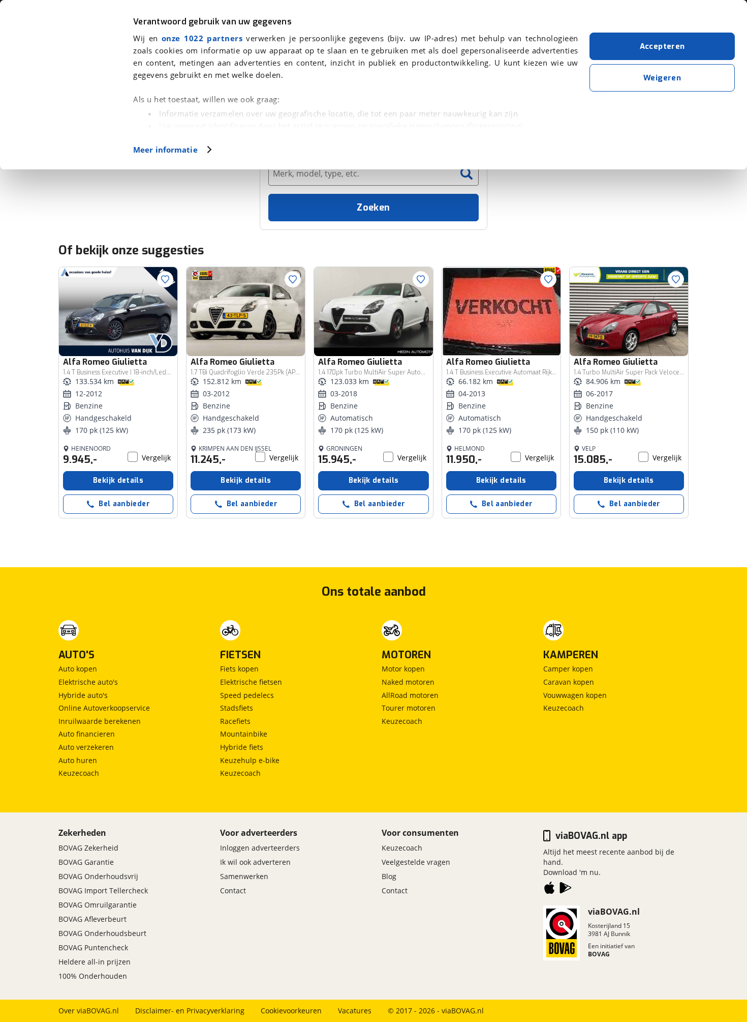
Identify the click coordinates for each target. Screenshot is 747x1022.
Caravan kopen (568, 682)
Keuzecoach (78, 773)
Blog (389, 876)
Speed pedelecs (247, 695)
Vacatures (354, 1010)
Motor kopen (403, 669)
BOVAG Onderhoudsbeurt (102, 933)
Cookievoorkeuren (291, 1010)
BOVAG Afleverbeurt (92, 919)
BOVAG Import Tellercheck (103, 890)
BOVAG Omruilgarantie (97, 905)
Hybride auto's (83, 695)
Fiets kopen (239, 669)
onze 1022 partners (202, 38)
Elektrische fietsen (251, 682)
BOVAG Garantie (86, 862)
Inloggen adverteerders (260, 848)
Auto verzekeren (86, 747)
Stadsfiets (236, 708)
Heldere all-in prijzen (94, 962)
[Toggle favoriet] (165, 279)
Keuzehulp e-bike (249, 760)
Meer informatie (165, 149)
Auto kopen (77, 669)
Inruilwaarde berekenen (99, 721)
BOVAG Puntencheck (93, 947)
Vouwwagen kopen (575, 695)
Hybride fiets (241, 747)
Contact (233, 890)
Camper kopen (568, 669)
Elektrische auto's (88, 682)
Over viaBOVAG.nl (88, 1010)
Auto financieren (86, 734)
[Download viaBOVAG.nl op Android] (565, 890)
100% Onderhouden (92, 976)
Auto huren (77, 760)
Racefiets (235, 721)
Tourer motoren (408, 708)
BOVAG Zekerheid (88, 848)
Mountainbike (243, 734)
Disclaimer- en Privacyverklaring (189, 1010)
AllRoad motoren (410, 695)
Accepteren (662, 46)
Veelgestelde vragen (416, 862)
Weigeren (662, 78)
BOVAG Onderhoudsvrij (98, 876)
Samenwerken (244, 876)
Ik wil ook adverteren (255, 862)
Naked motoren (408, 682)
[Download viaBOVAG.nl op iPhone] (549, 890)
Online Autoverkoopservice (104, 708)
